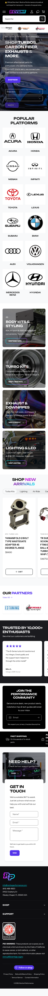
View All (6, 597)
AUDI (13, 264)
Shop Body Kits (14, 341)
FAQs (13, 773)
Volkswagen (35, 264)
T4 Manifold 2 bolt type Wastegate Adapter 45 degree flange (17, 543)
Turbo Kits (9, 491)
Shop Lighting (14, 463)
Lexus (35, 207)
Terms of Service (17, 977)
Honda (35, 151)
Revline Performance (26, 983)
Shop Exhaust (14, 422)
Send (15, 853)
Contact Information (32, 977)
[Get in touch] (38, 11)
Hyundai (35, 292)
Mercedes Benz (13, 293)
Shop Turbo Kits (15, 382)
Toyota (12, 207)
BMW (35, 236)
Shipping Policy (39, 974)
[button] (4, 11)
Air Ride (36, 491)
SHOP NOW (13, 80)
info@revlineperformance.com (15, 885)
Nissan (12, 179)
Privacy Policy (8, 974)
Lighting (23, 491)
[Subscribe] (38, 717)
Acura (13, 151)
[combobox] (24, 18)
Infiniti (35, 179)
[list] (24, 608)
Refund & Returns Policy (23, 974)
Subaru (13, 236)
